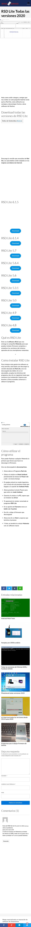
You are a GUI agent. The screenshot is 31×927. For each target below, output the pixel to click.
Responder (6, 841)
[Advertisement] (15, 52)
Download (15, 231)
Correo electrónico (8, 784)
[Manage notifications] (27, 923)
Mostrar (19, 121)
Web (2, 792)
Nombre (4, 776)
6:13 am (26, 826)
